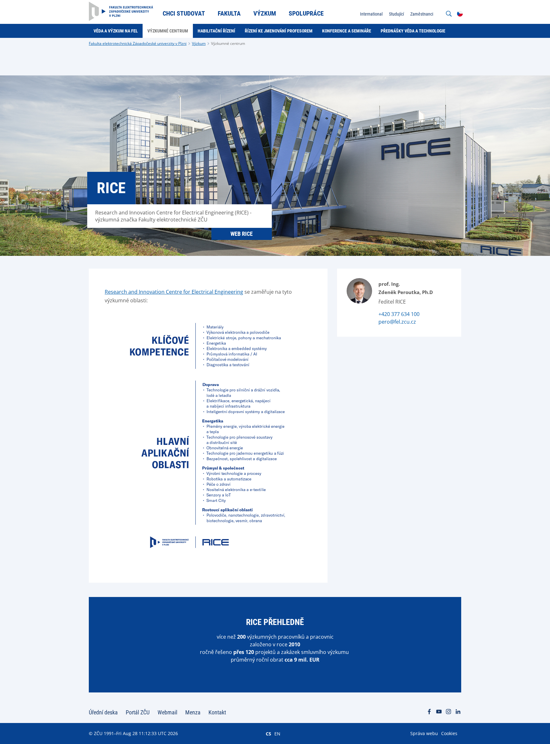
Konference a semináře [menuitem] (346, 30)
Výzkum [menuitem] (264, 13)
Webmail (167, 712)
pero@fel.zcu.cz (397, 321)
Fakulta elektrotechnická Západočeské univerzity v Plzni (138, 43)
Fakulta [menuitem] (229, 13)
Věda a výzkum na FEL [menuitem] (116, 30)
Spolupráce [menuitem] (306, 13)
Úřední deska (103, 712)
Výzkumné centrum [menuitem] (167, 30)
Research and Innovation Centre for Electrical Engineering (174, 291)
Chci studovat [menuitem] (184, 13)
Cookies (449, 733)
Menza (193, 712)
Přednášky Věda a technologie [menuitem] (413, 30)
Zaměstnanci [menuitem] (421, 14)
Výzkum (199, 43)
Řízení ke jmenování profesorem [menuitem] (279, 30)
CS (268, 733)
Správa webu (424, 733)
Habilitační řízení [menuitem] (216, 30)
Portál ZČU (138, 712)
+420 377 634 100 (399, 314)
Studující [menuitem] (396, 14)
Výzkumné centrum (228, 43)
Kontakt (217, 712)
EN (277, 733)
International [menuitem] (371, 14)
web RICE (241, 233)
